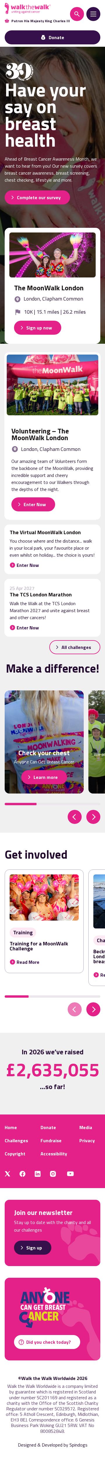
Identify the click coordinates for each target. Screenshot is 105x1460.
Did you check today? (48, 1342)
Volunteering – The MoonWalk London (40, 434)
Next (93, 817)
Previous (75, 817)
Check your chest (44, 752)
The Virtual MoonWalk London (45, 532)
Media (85, 1127)
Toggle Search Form (77, 14)
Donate (48, 1127)
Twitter (7, 1174)
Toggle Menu (93, 14)
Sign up (34, 1247)
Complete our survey (39, 197)
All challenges (76, 647)
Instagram (53, 1174)
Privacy (87, 1140)
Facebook (22, 1174)
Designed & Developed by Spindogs (53, 1444)
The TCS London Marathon (41, 594)
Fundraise (51, 1140)
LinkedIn (38, 1174)
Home (11, 1127)
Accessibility (54, 1153)
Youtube (70, 1174)
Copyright (15, 1153)
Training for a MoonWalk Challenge (39, 946)
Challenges (16, 1140)
